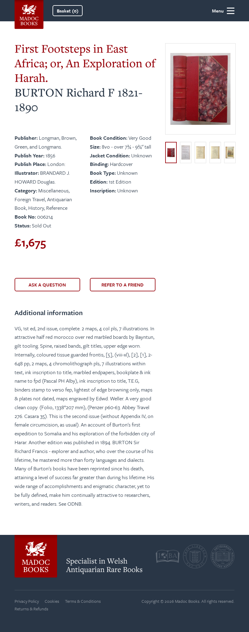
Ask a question (47, 284)
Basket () (67, 10)
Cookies (52, 601)
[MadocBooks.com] (29, 10)
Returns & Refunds (31, 609)
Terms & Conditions (83, 601)
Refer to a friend (122, 284)
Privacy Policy (27, 601)
